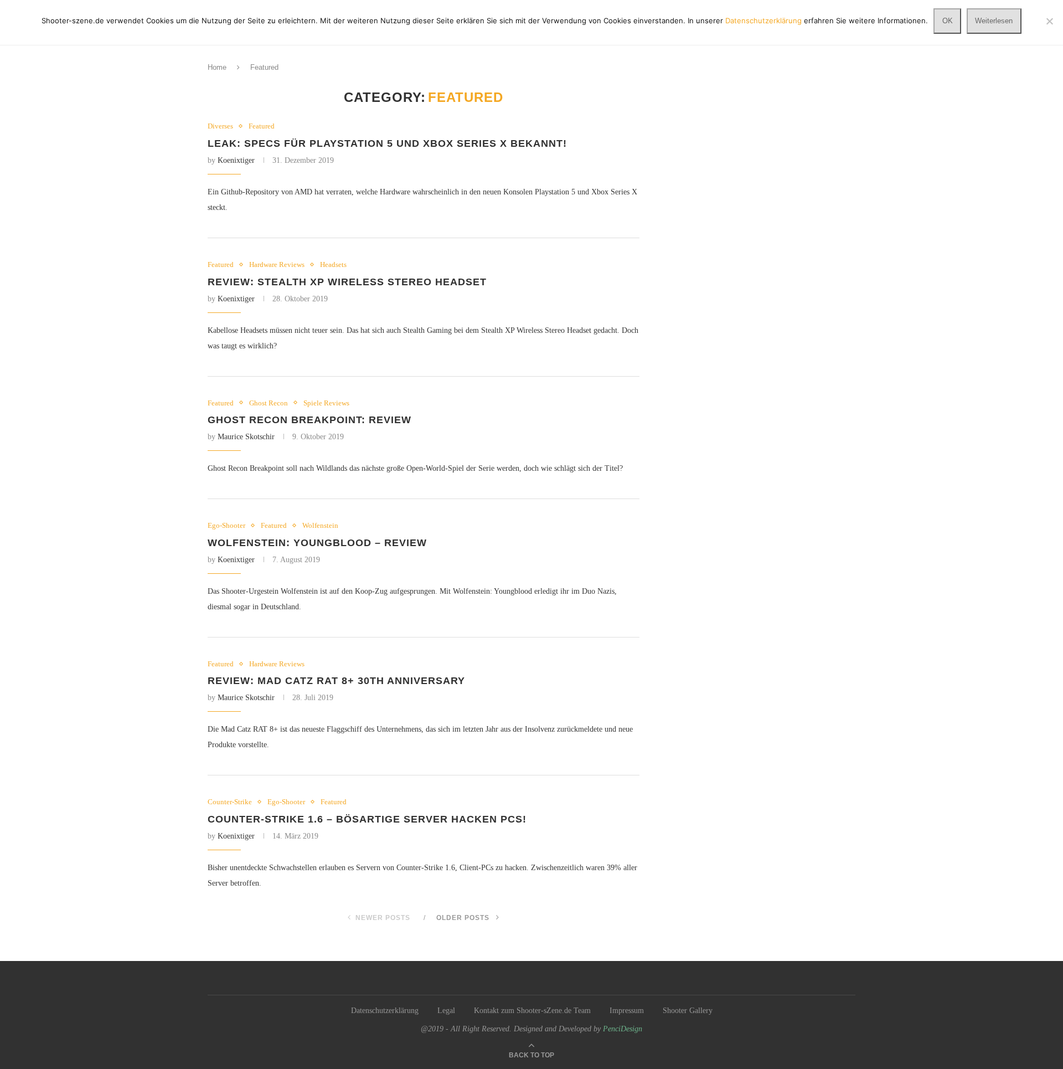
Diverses (220, 126)
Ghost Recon (268, 403)
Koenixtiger (236, 160)
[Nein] (1049, 21)
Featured (262, 126)
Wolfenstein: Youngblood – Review (317, 542)
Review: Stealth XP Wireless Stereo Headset (347, 281)
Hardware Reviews (277, 264)
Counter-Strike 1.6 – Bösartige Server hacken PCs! (367, 819)
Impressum (627, 1010)
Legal (446, 1010)
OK (947, 21)
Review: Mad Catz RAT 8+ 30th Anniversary (336, 680)
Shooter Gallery (688, 1010)
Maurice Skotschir (246, 437)
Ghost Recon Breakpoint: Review (309, 419)
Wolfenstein (320, 525)
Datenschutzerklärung (385, 1010)
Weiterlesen (994, 21)
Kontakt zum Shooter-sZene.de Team (532, 1010)
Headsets (333, 264)
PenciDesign (622, 1029)
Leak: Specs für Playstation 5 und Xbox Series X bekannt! (387, 143)
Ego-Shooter (226, 525)
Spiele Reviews (326, 403)
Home (217, 67)
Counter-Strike (230, 802)
